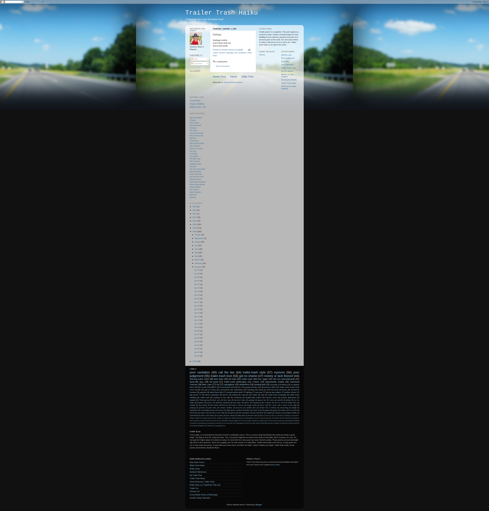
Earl (267, 415)
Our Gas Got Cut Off (196, 177)
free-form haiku (239, 400)
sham (248, 423)
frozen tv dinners (237, 405)
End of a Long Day (196, 148)
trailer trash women (287, 387)
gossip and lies (251, 387)
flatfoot (247, 410)
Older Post (247, 76)
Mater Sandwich (195, 192)
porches (202, 408)
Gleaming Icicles (195, 179)
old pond (213, 382)
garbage (230, 53)
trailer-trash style (254, 372)
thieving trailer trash (199, 379)
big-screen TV (195, 395)
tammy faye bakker (273, 392)
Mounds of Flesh (195, 125)
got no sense (210, 390)
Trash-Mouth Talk (196, 174)
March (197, 260)
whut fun (210, 426)
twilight (294, 408)
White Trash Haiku (197, 465)
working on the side (221, 397)
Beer (261, 415)
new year (258, 392)
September (199, 238)
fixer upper (263, 379)
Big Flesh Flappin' (196, 118)
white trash (204, 397)
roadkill (269, 413)
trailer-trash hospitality (277, 395)
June (197, 249)
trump (284, 423)
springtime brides (290, 413)
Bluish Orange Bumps (197, 184)
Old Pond (193, 138)
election (276, 418)
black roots (216, 400)
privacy (209, 403)
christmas (238, 397)
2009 (195, 232)
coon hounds (195, 390)
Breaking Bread (195, 187)
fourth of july (257, 410)
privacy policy (275, 465)
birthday (288, 415)
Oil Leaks (193, 166)
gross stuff (264, 405)
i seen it (274, 405)
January (198, 267)
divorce (225, 395)
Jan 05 (197, 341)
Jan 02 (197, 352)
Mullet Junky (195, 469)
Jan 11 (197, 324)
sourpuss (278, 413)
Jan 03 (197, 349)
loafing (235, 395)
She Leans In (194, 190)
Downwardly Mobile (289, 80)
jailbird (213, 387)
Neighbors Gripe (195, 164)
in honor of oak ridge (289, 405)
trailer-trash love (221, 376)
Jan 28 (197, 274)
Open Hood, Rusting (197, 143)
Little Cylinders (195, 146)
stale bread (194, 415)
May (197, 253)
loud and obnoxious (279, 390)
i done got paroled (276, 400)
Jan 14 (197, 313)
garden (267, 410)
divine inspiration (212, 395)
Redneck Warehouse (198, 472)
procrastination (258, 413)
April (197, 256)
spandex (203, 392)
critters (256, 382)
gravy (197, 420)
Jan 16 (197, 306)
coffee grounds (236, 418)
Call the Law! (286, 55)
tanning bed (259, 384)
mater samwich (252, 420)
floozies (225, 405)
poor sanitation (240, 53)
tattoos (246, 403)
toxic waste (230, 415)
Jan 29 (197, 270)
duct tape (227, 400)
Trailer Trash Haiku (221, 12)
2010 (195, 228)
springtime (229, 384)
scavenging (239, 423)
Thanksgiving (204, 400)
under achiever (294, 423)
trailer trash (247, 379)
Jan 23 (197, 284)
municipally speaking (292, 420)
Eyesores (285, 61)
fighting (249, 392)
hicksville (224, 420)
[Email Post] (248, 50)
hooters (283, 410)
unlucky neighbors (198, 426)
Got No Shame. (287, 71)
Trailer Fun (194, 488)
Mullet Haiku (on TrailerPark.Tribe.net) (205, 485)
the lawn (232, 379)
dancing (268, 418)
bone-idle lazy (196, 382)
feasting (250, 390)
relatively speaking (223, 403)
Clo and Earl (194, 156)
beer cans (207, 384)
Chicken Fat (194, 491)
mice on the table (218, 413)
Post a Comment (222, 66)
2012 (195, 221)
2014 (195, 217)
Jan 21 (197, 288)
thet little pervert (267, 423)
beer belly (218, 379)
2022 (195, 207)
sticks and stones (207, 415)
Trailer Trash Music (197, 478)
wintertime (244, 384)
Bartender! (193, 195)
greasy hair (262, 400)
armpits (279, 415)
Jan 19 (197, 295)
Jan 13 (197, 317)
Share (261, 55)
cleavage (273, 385)
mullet (254, 395)
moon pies (278, 420)
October (198, 235)
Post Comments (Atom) (233, 82)
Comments (197, 63)
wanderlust (194, 410)
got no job (202, 387)
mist (270, 420)
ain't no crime (280, 403)
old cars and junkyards (284, 379)
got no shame (248, 376)
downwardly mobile (274, 382)
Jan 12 (197, 320)
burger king (206, 418)
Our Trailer (193, 130)
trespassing (257, 403)
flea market (214, 405)
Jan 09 (197, 327)
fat (218, 384)
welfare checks (290, 392)
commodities (248, 418)
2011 (195, 224)
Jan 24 (197, 281)
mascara (244, 395)
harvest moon (271, 397)
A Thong (192, 120)
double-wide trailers (254, 397)
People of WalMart (197, 104)
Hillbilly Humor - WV (198, 107)
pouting (210, 423)
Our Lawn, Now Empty (197, 169)
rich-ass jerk (228, 423)
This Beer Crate (195, 159)
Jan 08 (197, 331)
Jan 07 (197, 334)
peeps (194, 423)
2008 (195, 361)
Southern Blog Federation (200, 498)
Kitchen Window (195, 172)
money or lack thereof (278, 376)
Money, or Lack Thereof (287, 75)
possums (239, 408)
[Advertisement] (266, 98)
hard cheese (205, 420)
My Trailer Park (196, 475)
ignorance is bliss (268, 387)
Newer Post (219, 76)
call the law (226, 372)
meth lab (263, 420)
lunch (243, 420)
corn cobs (259, 418)
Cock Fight (193, 154)
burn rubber (217, 418)
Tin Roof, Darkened (196, 133)
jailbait (288, 400)
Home (233, 76)
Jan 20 (197, 291)
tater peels (237, 403)
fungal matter (252, 405)
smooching (284, 408)
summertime (225, 387)
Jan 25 (197, 277)
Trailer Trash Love (288, 68)
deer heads (203, 405)
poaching (202, 423)
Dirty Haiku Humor (197, 462)
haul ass (216, 420)
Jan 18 (197, 299)
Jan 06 (197, 338)
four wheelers (286, 418)
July (196, 245)
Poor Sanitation (287, 65)
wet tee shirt (252, 415)
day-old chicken (218, 410)
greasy (275, 410)
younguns (219, 426)
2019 (195, 210)
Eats (273, 415)
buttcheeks (238, 390)
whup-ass (262, 390)
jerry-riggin (234, 420)
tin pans (220, 415)
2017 (195, 214)
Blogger (259, 505)
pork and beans (244, 413)
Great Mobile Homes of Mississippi (204, 495)
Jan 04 (197, 345)
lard (298, 410)
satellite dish (251, 408)
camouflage (205, 410)
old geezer (231, 413)
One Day (193, 151)
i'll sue (291, 410)
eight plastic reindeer (234, 410)
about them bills (216, 392)
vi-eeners (267, 403)
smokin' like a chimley (267, 408)
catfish (226, 418)
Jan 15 (197, 309)
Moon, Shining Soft (196, 136)
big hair (238, 387)
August (198, 242)
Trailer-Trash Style (288, 83)
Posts (195, 59)
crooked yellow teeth (234, 392)
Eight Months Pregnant (198, 182)
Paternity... (193, 197)
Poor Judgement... (288, 58)
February (199, 263)
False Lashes (194, 123)
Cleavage (193, 128)
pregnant (200, 403)
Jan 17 (197, 302)
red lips (218, 423)
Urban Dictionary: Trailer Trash (202, 482)
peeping (192, 408)
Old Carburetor (195, 161)
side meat (255, 423)
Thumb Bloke (195, 101)
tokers (277, 423)
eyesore (222, 53)
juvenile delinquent (288, 397)
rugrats (192, 400)
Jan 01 (197, 356)
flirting (284, 385)
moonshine (224, 390)
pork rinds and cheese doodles (220, 408)
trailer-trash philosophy (235, 382)
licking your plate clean (200, 413)
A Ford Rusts (194, 141)
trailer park (241, 415)
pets (262, 395)
